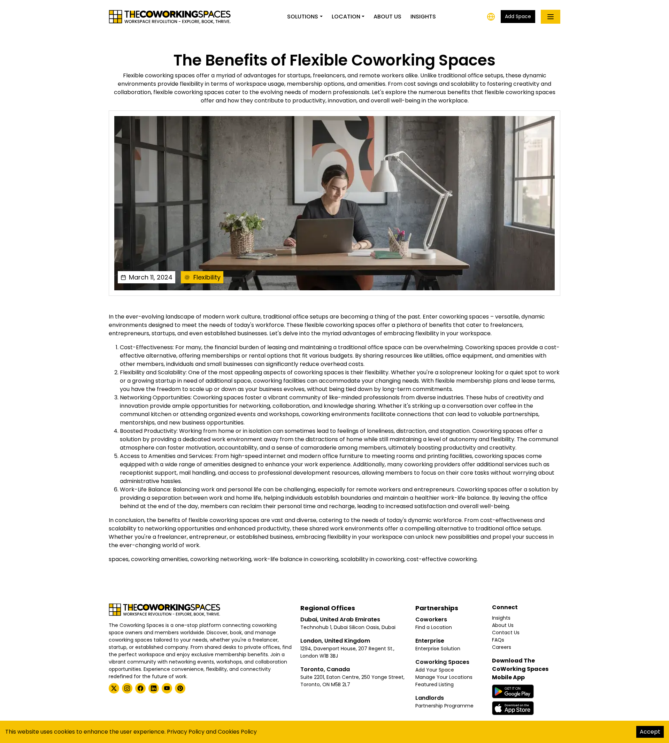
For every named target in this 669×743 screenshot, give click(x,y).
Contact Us (506, 632)
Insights (423, 17)
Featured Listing (434, 684)
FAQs (498, 639)
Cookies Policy (237, 732)
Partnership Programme (444, 705)
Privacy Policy (186, 732)
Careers (501, 647)
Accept (650, 732)
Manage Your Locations (443, 677)
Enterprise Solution (437, 648)
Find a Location (433, 627)
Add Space (518, 16)
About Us (387, 17)
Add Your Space (434, 669)
